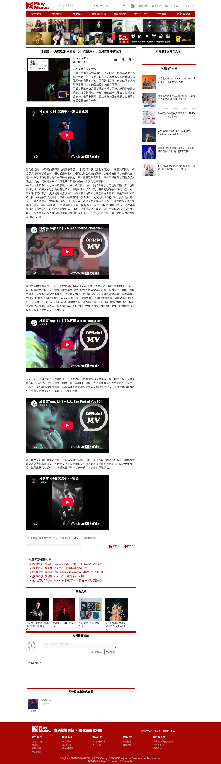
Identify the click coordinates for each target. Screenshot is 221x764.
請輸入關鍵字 (66, 5)
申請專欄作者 (99, 741)
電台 (167, 6)
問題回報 (127, 745)
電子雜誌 (156, 6)
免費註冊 (177, 6)
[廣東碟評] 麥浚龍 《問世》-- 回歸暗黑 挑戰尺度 (60, 568)
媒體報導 (36, 748)
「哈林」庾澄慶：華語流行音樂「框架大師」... (37, 626)
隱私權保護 (158, 745)
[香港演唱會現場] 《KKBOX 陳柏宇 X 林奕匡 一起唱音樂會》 (67, 580)
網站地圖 (36, 752)
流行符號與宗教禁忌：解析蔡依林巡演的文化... (116, 626)
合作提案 (127, 741)
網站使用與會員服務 (163, 741)
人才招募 (96, 745)
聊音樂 (45, 51)
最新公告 (157, 748)
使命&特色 (37, 741)
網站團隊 (66, 741)
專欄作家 (143, 6)
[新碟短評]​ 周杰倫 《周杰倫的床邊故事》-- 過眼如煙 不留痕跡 (67, 572)
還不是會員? (96, 652)
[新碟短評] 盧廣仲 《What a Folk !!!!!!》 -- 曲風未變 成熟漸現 (67, 564)
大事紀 (35, 745)
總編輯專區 (67, 748)
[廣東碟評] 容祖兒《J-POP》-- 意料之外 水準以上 (60, 576)
